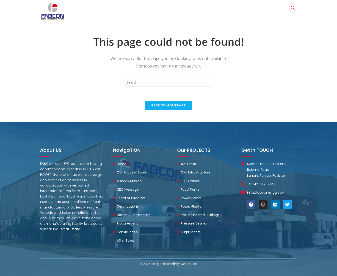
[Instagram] (263, 204)
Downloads (287, 16)
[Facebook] (251, 204)
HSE (265, 16)
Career (257, 6)
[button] (292, 8)
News (242, 6)
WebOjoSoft (188, 264)
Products (198, 16)
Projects (246, 16)
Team (176, 16)
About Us (153, 16)
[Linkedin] (275, 204)
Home (136, 16)
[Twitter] (287, 204)
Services (222, 16)
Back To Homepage (168, 105)
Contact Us (276, 6)
